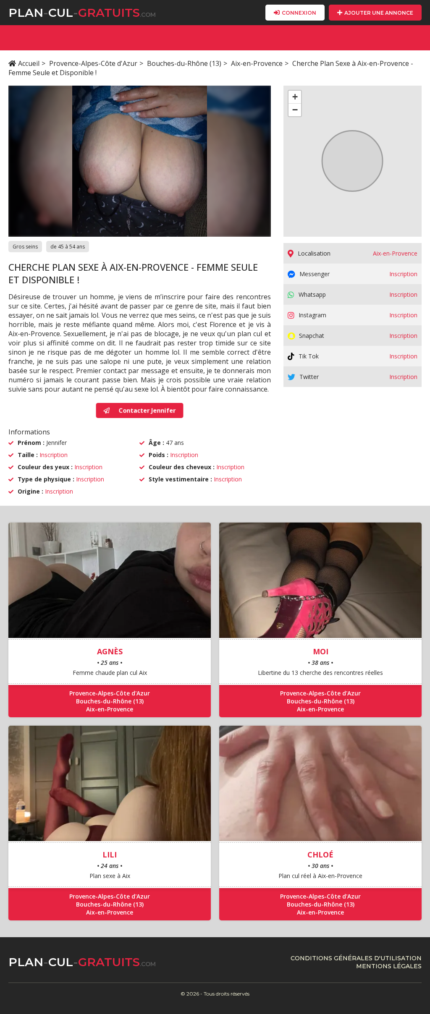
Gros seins (25, 246)
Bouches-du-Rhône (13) (184, 63)
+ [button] (295, 96)
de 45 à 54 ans (67, 246)
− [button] (295, 110)
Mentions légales (389, 966)
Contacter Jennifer (146, 410)
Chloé (320, 854)
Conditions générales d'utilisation (356, 958)
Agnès (110, 651)
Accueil (28, 63)
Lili (109, 854)
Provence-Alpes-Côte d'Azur (93, 63)
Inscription (53, 455)
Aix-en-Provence (257, 63)
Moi (320, 651)
